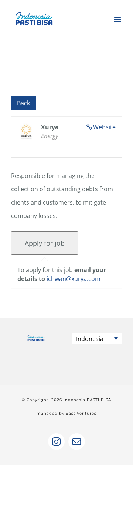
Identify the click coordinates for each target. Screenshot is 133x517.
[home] (36, 339)
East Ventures (81, 413)
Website (104, 127)
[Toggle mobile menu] (118, 19)
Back (23, 103)
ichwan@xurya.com (73, 279)
